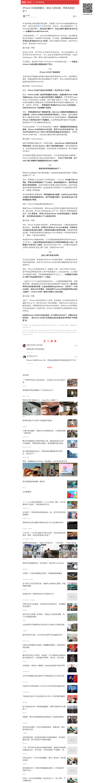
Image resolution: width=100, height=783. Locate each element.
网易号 (30, 2)
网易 (24, 2)
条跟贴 (49, 367)
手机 (42, 26)
